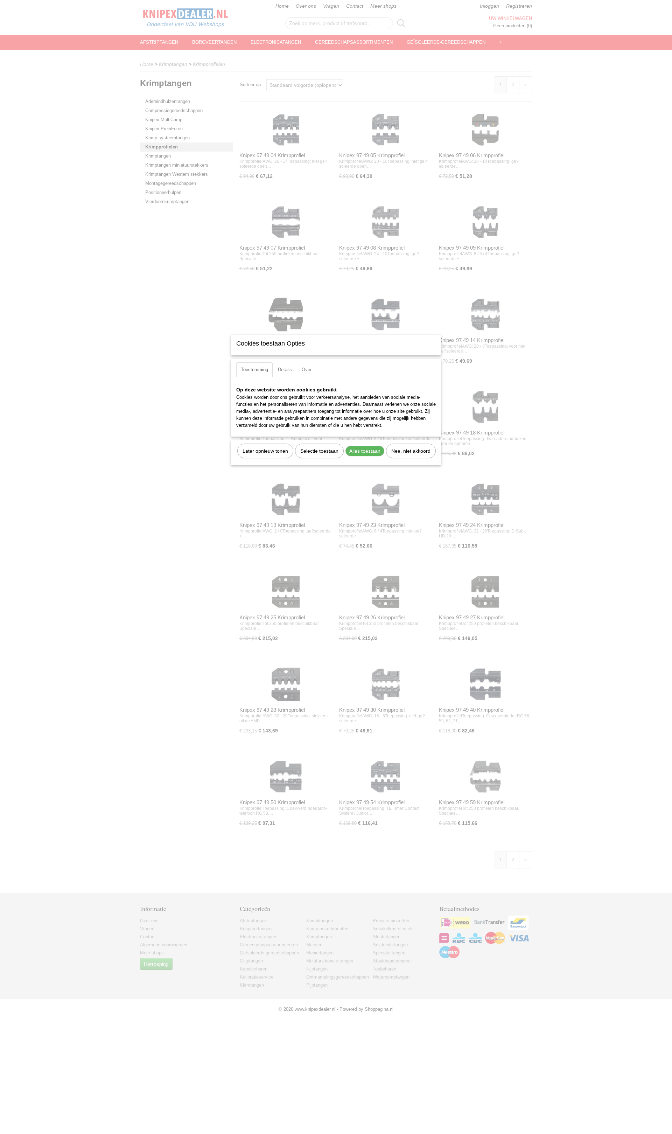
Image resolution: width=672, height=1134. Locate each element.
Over (307, 369)
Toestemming (254, 369)
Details (285, 369)
